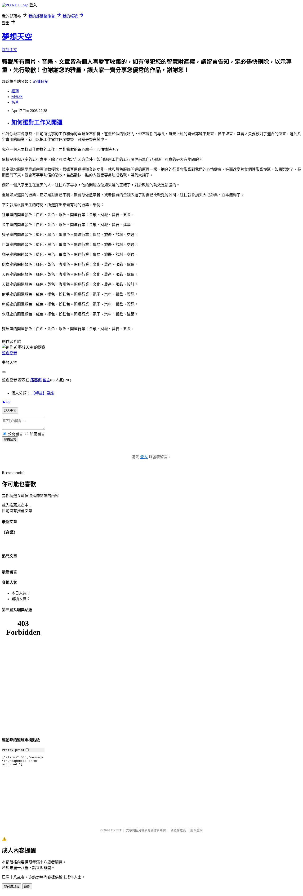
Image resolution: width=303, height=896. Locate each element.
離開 (27, 886)
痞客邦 (36, 380)
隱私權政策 (178, 830)
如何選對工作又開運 (36, 122)
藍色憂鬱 (9, 353)
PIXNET (116, 830)
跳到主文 (9, 50)
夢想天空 (17, 36)
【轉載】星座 (42, 393)
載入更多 (10, 411)
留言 (46, 380)
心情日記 (40, 82)
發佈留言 (10, 439)
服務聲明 (196, 830)
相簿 (15, 91)
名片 (15, 102)
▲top (6, 401)
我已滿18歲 (11, 886)
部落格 (17, 97)
